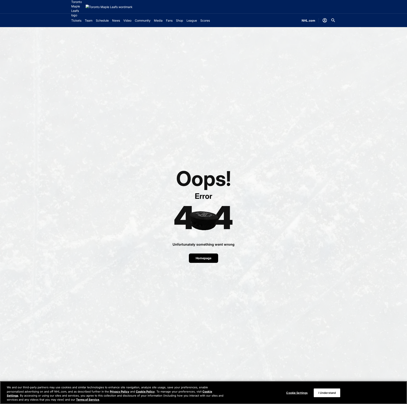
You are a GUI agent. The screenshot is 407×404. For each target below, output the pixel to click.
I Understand (327, 392)
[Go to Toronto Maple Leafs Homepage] (109, 7)
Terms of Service (87, 399)
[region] (203, 392)
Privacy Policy (119, 391)
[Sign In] (324, 20)
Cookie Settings (297, 392)
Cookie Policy (145, 391)
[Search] (333, 20)
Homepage (203, 258)
